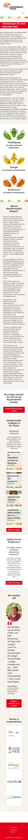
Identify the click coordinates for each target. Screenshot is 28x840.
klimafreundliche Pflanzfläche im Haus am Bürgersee (13, 457)
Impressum (14, 827)
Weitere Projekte (14, 530)
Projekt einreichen (14, 583)
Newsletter (12, 832)
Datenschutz (14, 830)
